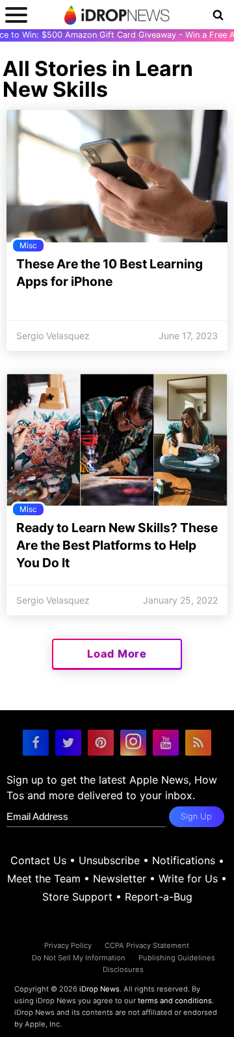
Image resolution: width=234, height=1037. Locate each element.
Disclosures (123, 969)
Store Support (77, 896)
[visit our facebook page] (36, 743)
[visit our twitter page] (68, 743)
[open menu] (16, 14)
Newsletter (119, 878)
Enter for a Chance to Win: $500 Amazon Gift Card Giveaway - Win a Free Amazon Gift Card (117, 35)
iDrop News (99, 988)
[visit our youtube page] (166, 743)
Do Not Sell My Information (78, 957)
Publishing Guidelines (176, 957)
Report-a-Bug (158, 896)
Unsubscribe (109, 860)
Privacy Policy (68, 945)
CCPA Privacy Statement (147, 945)
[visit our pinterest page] (101, 743)
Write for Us (188, 878)
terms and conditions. (176, 1000)
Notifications (183, 860)
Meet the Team (44, 878)
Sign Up (196, 816)
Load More (117, 653)
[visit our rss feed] (198, 743)
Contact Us (38, 860)
